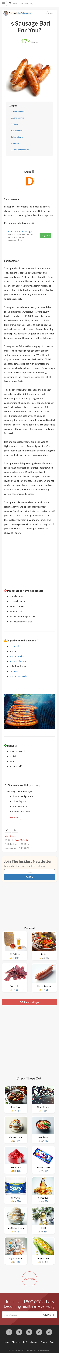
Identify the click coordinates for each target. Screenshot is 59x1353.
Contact (33, 1342)
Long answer (18, 118)
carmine (14, 671)
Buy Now (46, 235)
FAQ (25, 1342)
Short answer (19, 111)
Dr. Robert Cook (25, 13)
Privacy (44, 1342)
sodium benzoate (18, 676)
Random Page (31, 1002)
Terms (52, 1342)
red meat (14, 646)
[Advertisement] (29, 556)
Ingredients (18, 137)
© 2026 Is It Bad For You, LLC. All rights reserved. (29, 1350)
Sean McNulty (21, 840)
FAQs (15, 124)
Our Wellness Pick (21, 149)
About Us (16, 1342)
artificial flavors (18, 661)
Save (51, 13)
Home (6, 1342)
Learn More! (14, 817)
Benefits (16, 143)
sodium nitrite (17, 656)
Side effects (18, 130)
